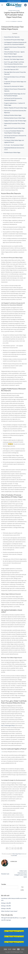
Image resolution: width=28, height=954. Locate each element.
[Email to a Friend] (15, 848)
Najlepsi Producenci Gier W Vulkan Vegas (15, 120)
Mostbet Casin (5, 874)
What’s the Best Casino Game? (9, 911)
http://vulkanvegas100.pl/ (8, 725)
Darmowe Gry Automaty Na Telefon (13, 86)
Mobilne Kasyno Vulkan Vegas (12, 152)
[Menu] (2, 5)
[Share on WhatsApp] (7, 848)
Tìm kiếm (3, 884)
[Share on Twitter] (12, 848)
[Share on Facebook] (9, 848)
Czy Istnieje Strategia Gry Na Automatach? (15, 66)
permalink (14, 855)
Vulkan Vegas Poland (14, 10)
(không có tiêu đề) (6, 903)
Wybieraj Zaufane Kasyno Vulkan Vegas (14, 118)
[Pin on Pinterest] (18, 848)
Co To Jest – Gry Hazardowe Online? (14, 145)
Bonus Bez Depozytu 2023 (11, 69)
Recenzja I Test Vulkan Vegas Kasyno (14, 59)
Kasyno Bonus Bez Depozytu (12, 37)
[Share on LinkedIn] (21, 848)
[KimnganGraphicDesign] (14, 5)
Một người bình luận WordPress (10, 917)
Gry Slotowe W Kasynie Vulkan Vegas (14, 39)
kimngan (20, 21)
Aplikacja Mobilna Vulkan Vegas (12, 115)
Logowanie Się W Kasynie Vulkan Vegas (14, 128)
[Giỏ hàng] (25, 5)
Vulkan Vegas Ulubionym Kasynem (13, 56)
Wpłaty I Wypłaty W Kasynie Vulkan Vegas (15, 108)
